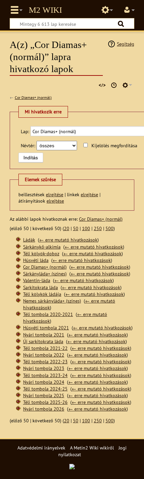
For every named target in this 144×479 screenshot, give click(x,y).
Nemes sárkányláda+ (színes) (52, 301)
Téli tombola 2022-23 (45, 361)
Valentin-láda (36, 280)
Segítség (125, 44)
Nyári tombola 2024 (43, 382)
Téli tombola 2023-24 (45, 375)
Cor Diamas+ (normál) (33, 97)
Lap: (25, 131)
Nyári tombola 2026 (43, 409)
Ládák (29, 239)
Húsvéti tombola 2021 (46, 327)
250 (98, 228)
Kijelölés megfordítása (114, 145)
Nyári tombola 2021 (43, 334)
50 (75, 228)
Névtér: (28, 145)
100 (86, 228)
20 (66, 228)
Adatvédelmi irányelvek (41, 447)
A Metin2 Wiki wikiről (92, 447)
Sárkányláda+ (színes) (45, 273)
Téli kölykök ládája (42, 294)
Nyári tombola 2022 (43, 355)
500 (109, 228)
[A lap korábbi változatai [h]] (114, 85)
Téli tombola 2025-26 (45, 402)
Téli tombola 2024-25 (45, 388)
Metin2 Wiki (45, 10)
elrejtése (54, 194)
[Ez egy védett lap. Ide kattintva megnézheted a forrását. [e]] (102, 85)
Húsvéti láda (36, 260)
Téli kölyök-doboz (41, 253)
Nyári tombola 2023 (43, 368)
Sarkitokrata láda (40, 287)
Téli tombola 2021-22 (45, 348)
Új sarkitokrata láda (43, 341)
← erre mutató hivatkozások (68, 239)
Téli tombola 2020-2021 (48, 314)
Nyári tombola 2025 (43, 395)
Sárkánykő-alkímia (42, 247)
